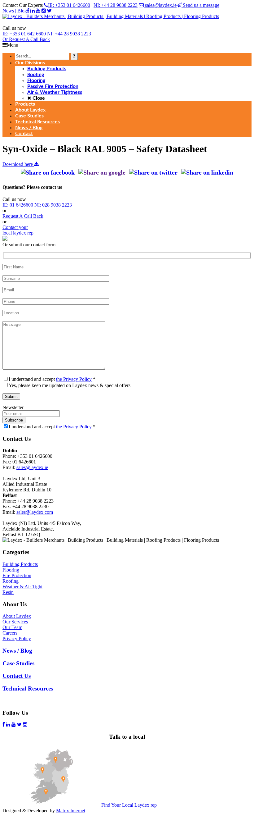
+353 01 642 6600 (24, 33)
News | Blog (14, 10)
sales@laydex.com (34, 512)
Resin (8, 592)
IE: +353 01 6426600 (69, 5)
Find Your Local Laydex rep (129, 805)
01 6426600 (17, 204)
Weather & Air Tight (22, 586)
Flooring (10, 569)
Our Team (12, 627)
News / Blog (17, 650)
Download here (18, 164)
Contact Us (16, 675)
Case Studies (18, 663)
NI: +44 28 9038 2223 (116, 5)
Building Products (20, 564)
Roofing (10, 581)
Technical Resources (27, 688)
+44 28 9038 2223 (69, 33)
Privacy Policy (16, 638)
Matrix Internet (70, 810)
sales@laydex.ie (160, 5)
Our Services (15, 621)
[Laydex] (110, 16)
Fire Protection (16, 575)
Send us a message (200, 5)
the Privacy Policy (74, 379)
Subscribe (14, 420)
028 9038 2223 (53, 204)
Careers (9, 633)
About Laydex (16, 616)
